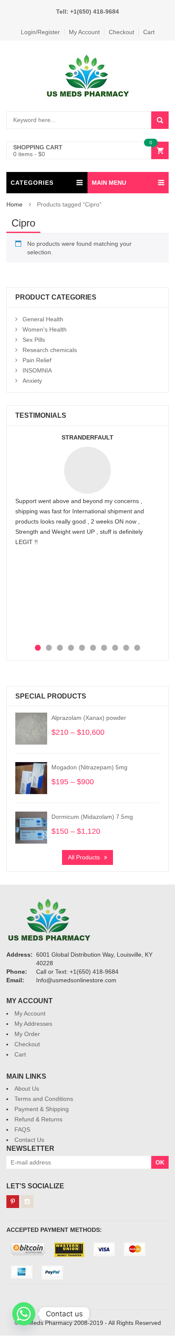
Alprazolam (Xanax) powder (88, 717)
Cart (149, 32)
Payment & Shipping (41, 1109)
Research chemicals (50, 349)
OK (159, 1162)
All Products (84, 857)
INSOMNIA (37, 370)
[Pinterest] (13, 1201)
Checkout (121, 32)
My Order (27, 1033)
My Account (84, 32)
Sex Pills (34, 339)
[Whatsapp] (23, 1313)
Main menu (109, 182)
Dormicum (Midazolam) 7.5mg (92, 816)
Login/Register (40, 32)
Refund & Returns (38, 1119)
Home (14, 204)
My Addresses (33, 1023)
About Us (26, 1088)
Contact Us (29, 1139)
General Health (43, 319)
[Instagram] (27, 1201)
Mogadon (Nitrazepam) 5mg (89, 767)
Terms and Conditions (43, 1098)
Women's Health (45, 329)
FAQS (22, 1129)
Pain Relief (37, 360)
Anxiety (32, 380)
